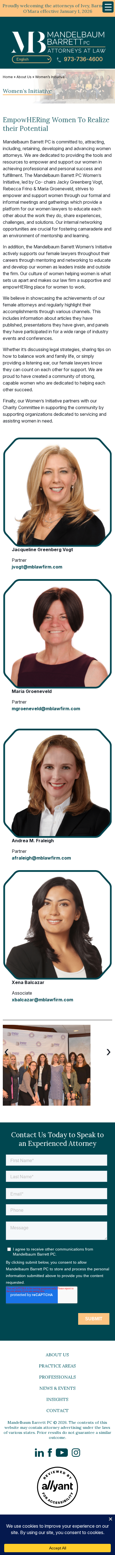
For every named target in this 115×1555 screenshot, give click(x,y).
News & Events (57, 1388)
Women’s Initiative (50, 77)
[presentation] (6, 1051)
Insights (57, 1399)
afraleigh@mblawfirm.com (41, 858)
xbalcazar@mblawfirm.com (42, 999)
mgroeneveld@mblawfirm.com (46, 708)
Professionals (57, 1377)
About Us (24, 77)
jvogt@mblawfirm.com (37, 567)
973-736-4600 (83, 59)
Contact (57, 1410)
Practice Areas (57, 1366)
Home (8, 77)
